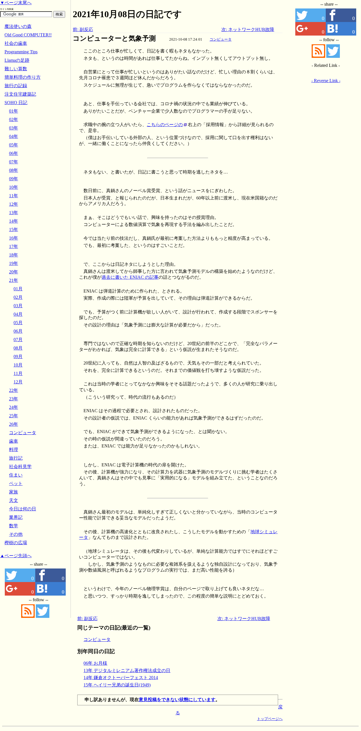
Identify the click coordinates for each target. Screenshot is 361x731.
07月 (18, 339)
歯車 (13, 441)
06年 (13, 153)
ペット (16, 483)
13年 (13, 212)
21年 (13, 280)
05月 (18, 322)
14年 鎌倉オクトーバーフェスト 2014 (120, 677)
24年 (13, 407)
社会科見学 (20, 466)
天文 (13, 500)
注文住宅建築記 (20, 94)
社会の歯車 (16, 43)
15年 (13, 229)
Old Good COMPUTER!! (28, 34)
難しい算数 (16, 68)
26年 (13, 424)
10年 (13, 187)
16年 (13, 238)
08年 (13, 170)
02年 (13, 119)
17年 (13, 246)
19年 (13, 263)
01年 (13, 111)
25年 (13, 415)
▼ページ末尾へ (16, 2)
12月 (18, 381)
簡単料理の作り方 (23, 77)
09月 (18, 356)
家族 (13, 491)
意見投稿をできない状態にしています (177, 699)
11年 (13, 195)
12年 (13, 204)
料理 (13, 449)
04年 (13, 136)
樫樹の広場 (16, 542)
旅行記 (16, 458)
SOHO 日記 (16, 102)
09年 (13, 178)
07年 (13, 161)
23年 (13, 398)
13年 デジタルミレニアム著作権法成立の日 (126, 670)
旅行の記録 (16, 85)
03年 (13, 128)
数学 (13, 525)
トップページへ (270, 719)
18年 (13, 255)
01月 (18, 288)
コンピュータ (221, 39)
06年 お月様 (95, 663)
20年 (13, 271)
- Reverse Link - (325, 80)
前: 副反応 (83, 29)
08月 (18, 348)
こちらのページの (165, 124)
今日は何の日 (22, 508)
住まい (16, 475)
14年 (13, 221)
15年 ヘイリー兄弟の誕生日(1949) (117, 684)
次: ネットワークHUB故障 (247, 29)
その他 (16, 534)
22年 (13, 390)
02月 (18, 297)
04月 (18, 314)
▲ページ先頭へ (16, 555)
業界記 (16, 517)
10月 (18, 365)
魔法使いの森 (18, 26)
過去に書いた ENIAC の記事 (130, 277)
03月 (18, 305)
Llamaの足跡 (17, 60)
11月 (18, 373)
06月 (18, 331)
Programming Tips (21, 51)
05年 (13, 144)
